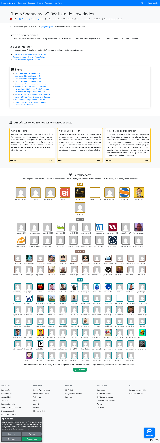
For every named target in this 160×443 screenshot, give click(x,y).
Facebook (101, 390)
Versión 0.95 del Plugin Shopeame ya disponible (33, 97)
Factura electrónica (8, 404)
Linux (35, 400)
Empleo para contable (137, 390)
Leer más (11, 434)
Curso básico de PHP (69, 131)
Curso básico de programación (121, 131)
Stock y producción (8, 411)
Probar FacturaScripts (41, 390)
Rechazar (11, 439)
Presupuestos (6, 393)
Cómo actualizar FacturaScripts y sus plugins (29, 54)
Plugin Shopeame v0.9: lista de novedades (31, 102)
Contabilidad (6, 397)
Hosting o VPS (39, 411)
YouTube (100, 407)
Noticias (24, 19)
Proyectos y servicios (9, 414)
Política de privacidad (105, 397)
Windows (37, 397)
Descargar (32, 3)
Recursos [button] (48, 3)
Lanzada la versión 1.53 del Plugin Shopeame (32, 89)
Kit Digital (69, 390)
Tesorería (4, 400)
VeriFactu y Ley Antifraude (11, 407)
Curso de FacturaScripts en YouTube (26, 60)
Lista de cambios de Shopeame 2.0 (28, 76)
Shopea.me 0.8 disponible (24, 105)
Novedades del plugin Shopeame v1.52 (30, 92)
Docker (36, 407)
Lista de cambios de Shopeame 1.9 (28, 78)
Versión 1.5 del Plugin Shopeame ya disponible (32, 94)
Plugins (40, 3)
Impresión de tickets (41, 393)
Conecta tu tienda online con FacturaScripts (29, 57)
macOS (36, 404)
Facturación (5, 390)
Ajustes (32, 434)
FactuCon (68, 397)
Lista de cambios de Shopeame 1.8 (28, 81)
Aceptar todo (32, 439)
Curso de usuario (19, 131)
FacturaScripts (8, 3)
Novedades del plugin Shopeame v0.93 (30, 99)
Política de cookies (104, 393)
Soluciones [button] (22, 3)
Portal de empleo (136, 393)
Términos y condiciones (106, 400)
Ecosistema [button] (57, 3)
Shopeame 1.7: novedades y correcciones (30, 84)
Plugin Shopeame (37, 19)
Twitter (100, 404)
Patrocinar (81, 370)
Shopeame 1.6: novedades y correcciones (30, 86)
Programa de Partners (73, 393)
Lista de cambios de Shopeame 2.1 (28, 73)
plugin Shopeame (48, 27)
